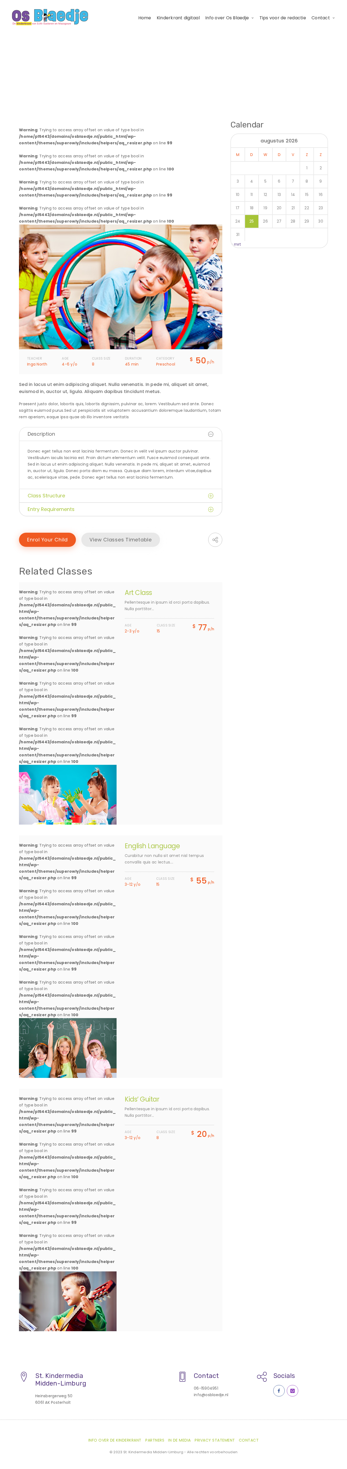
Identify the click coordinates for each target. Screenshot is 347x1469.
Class (67, 77)
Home (144, 18)
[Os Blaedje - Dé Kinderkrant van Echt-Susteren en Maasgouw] (50, 17)
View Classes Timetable (120, 539)
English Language (152, 845)
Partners (154, 1440)
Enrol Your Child (47, 539)
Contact (320, 18)
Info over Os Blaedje (227, 18)
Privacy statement (215, 1440)
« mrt (236, 244)
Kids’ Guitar (142, 1099)
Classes (45, 77)
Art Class (138, 592)
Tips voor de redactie (282, 18)
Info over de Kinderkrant (115, 1440)
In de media (179, 1440)
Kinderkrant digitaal (178, 18)
